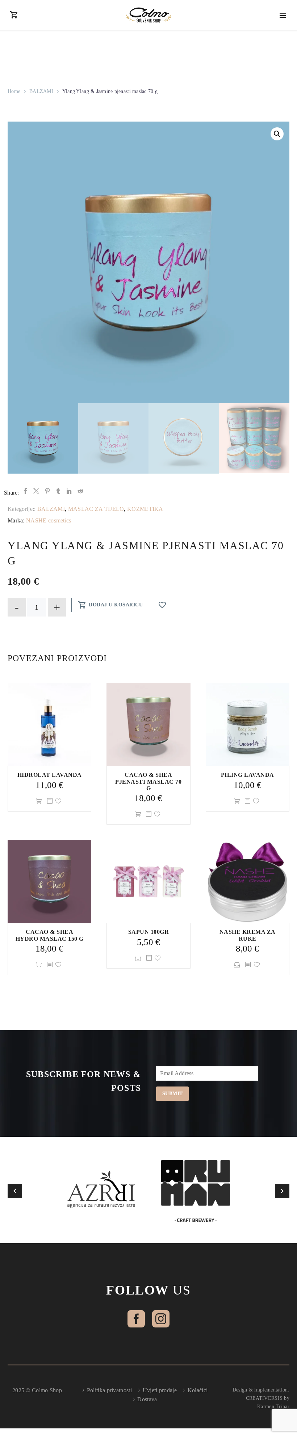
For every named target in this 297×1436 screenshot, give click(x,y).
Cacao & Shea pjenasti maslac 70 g (148, 781)
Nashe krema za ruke (247, 935)
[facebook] (136, 1318)
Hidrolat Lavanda (49, 775)
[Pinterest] (47, 491)
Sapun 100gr (148, 932)
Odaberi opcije (139, 958)
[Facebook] (25, 491)
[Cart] (14, 15)
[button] (277, 133)
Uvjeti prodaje (160, 1390)
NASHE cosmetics (48, 520)
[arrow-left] (15, 1191)
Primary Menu (282, 15)
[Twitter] (36, 491)
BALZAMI (41, 91)
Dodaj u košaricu (110, 605)
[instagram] (161, 1318)
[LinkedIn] (69, 491)
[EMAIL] (209, 1075)
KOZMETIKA (145, 509)
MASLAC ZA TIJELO (96, 509)
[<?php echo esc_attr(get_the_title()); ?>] (50, 801)
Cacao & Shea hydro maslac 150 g (50, 935)
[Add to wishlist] (59, 801)
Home (14, 91)
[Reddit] (80, 491)
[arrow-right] (282, 1191)
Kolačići (198, 1390)
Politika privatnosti (109, 1390)
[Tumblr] (58, 491)
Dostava (147, 1399)
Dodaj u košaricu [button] (39, 801)
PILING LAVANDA (247, 775)
